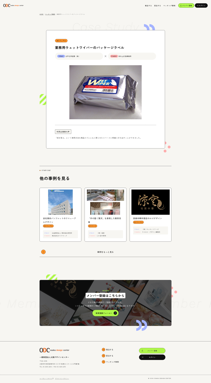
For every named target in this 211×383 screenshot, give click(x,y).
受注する (157, 5)
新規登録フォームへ (104, 313)
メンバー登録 (187, 5)
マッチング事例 (169, 5)
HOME (41, 14)
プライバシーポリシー (62, 378)
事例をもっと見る (105, 251)
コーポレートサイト (46, 378)
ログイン (202, 5)
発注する (148, 5)
